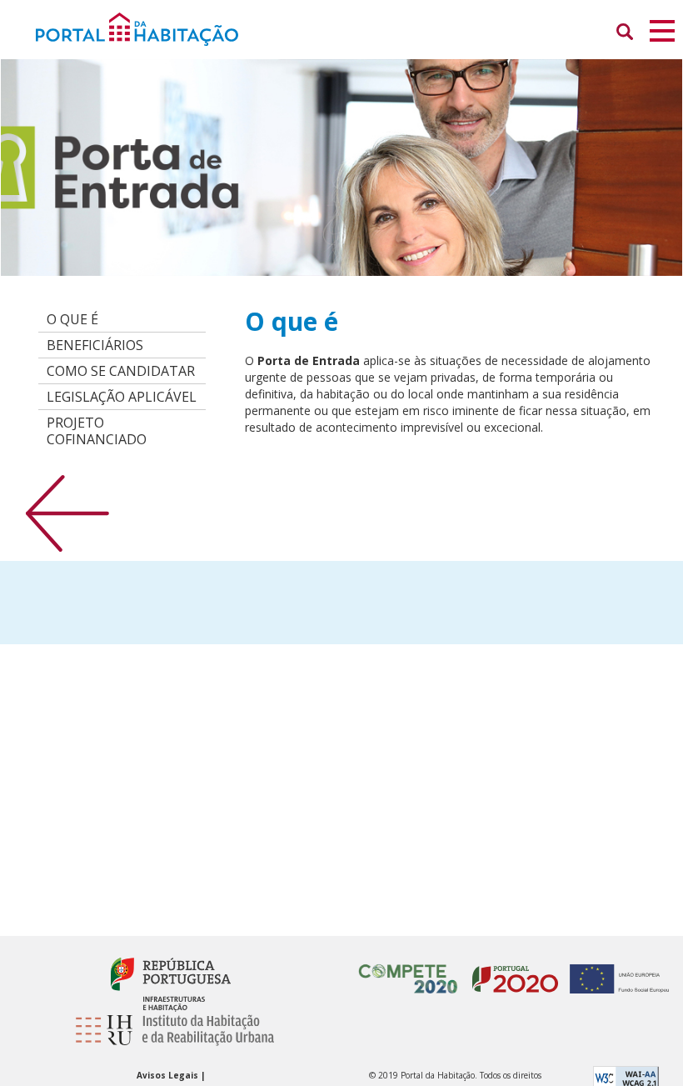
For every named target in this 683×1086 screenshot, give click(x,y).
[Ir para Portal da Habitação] (323, 28)
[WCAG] (626, 1076)
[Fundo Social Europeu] (615, 970)
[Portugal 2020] (511, 970)
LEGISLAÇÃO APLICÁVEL (122, 397)
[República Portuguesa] (170, 984)
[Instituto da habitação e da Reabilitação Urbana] (170, 1038)
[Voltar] (67, 512)
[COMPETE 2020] (408, 970)
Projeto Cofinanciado (97, 430)
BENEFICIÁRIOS (95, 345)
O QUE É (72, 319)
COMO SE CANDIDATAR (121, 371)
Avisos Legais (169, 1075)
